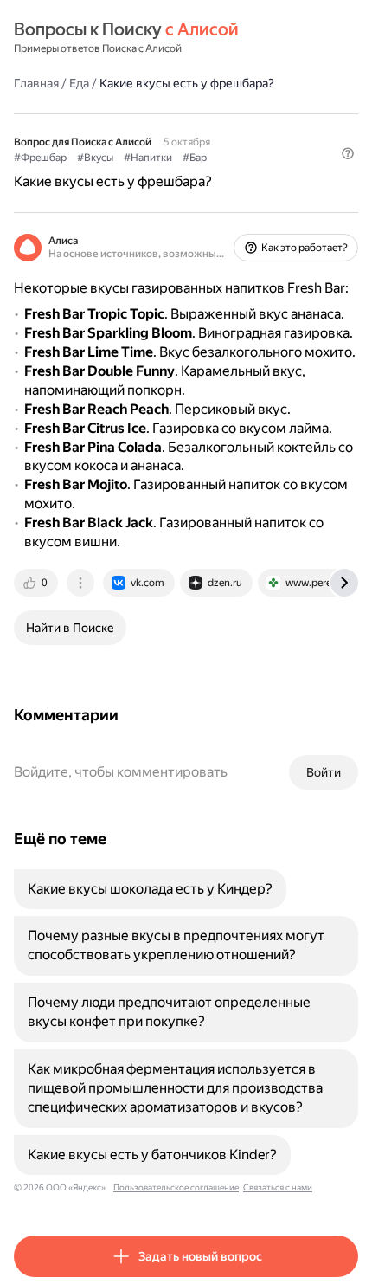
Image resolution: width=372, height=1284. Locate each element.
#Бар (195, 158)
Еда (79, 83)
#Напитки (148, 158)
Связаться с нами (277, 1187)
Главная (36, 83)
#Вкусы (95, 158)
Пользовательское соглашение (176, 1187)
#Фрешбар (40, 158)
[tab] (37, 583)
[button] (347, 153)
